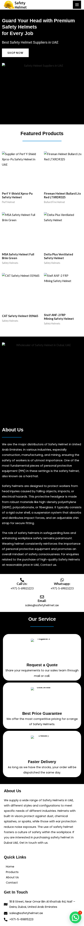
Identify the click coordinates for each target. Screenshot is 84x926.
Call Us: (22, 584)
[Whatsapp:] (62, 580)
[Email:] (42, 597)
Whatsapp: (62, 584)
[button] (75, 917)
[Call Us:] (22, 580)
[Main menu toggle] (77, 5)
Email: (42, 601)
